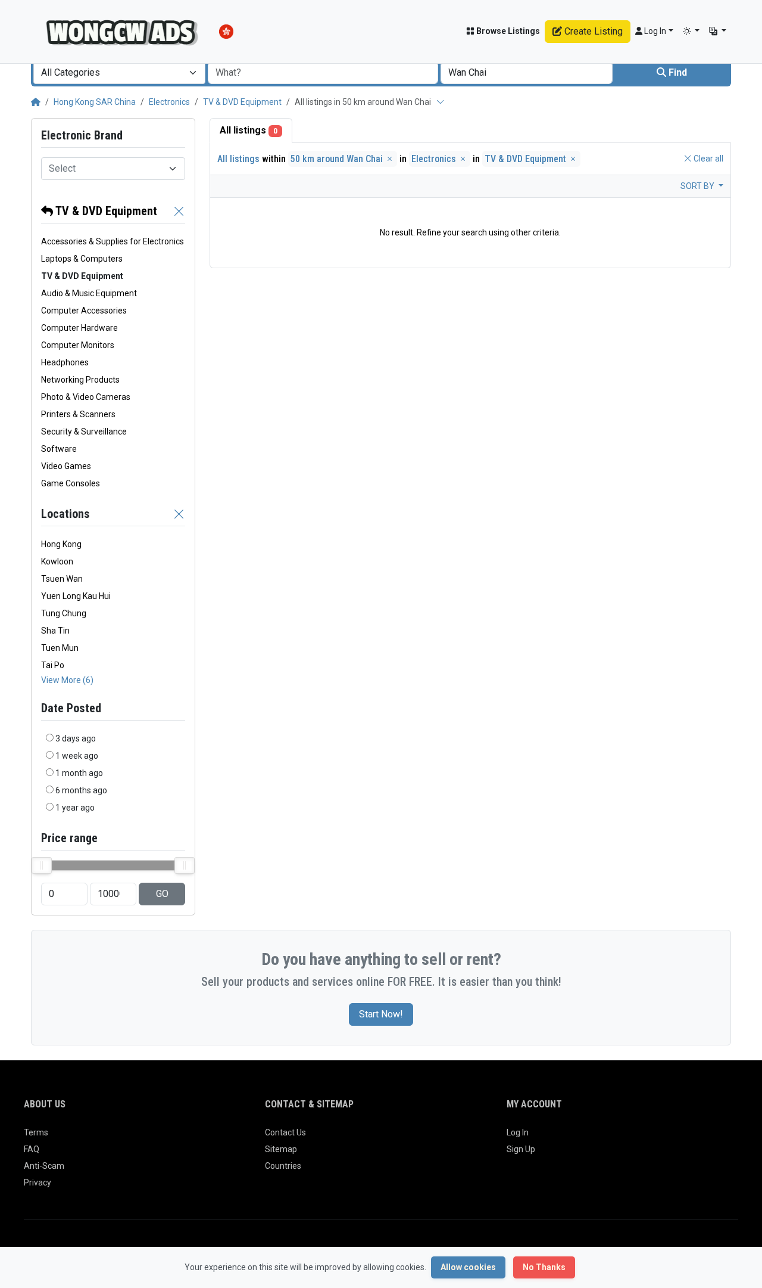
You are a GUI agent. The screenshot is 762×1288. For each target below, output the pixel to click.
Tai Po (52, 665)
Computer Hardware (79, 328)
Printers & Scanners (78, 414)
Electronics (169, 102)
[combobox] (119, 72)
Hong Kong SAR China (95, 102)
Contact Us (285, 1132)
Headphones (65, 362)
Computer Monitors (77, 345)
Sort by (698, 186)
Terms (36, 1132)
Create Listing (592, 31)
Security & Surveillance (84, 431)
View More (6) (67, 680)
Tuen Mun (60, 648)
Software (59, 449)
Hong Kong (61, 544)
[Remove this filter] (179, 211)
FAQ (31, 1149)
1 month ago (79, 773)
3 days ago (75, 738)
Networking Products (80, 379)
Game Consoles (70, 483)
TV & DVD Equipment (242, 102)
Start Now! (381, 1014)
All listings (248, 130)
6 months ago (81, 790)
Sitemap (281, 1149)
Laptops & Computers (82, 258)
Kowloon (57, 561)
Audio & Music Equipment (89, 293)
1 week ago (76, 756)
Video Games (66, 466)
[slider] (42, 865)
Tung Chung (63, 613)
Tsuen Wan (62, 579)
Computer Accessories (84, 310)
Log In (518, 1132)
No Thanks (544, 1267)
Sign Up (521, 1149)
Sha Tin (55, 630)
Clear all (707, 158)
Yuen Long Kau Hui (76, 596)
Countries (283, 1166)
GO (162, 893)
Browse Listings (507, 31)
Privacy (37, 1182)
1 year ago (75, 807)
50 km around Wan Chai (338, 159)
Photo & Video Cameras (85, 397)
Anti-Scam (44, 1166)
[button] (691, 31)
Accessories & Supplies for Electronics (112, 241)
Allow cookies (468, 1267)
